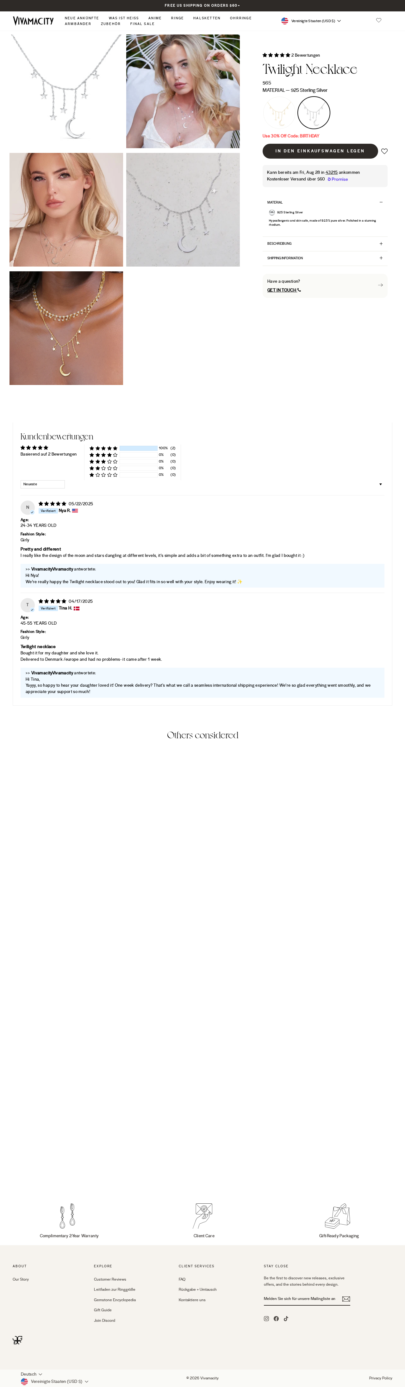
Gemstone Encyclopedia (115, 1300)
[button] (379, 21)
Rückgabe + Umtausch (198, 1289)
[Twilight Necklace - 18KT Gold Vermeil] (17, 1175)
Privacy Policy (380, 1378)
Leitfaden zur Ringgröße (114, 1289)
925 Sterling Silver (314, 113)
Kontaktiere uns (192, 1300)
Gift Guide (103, 1310)
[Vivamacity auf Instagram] (266, 1318)
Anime (155, 18)
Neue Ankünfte (82, 18)
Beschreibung (279, 244)
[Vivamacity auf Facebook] (276, 1318)
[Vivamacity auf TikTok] (286, 1318)
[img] (53, 504)
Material (295, 90)
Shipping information (285, 258)
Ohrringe (241, 18)
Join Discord (104, 1320)
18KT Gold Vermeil (279, 113)
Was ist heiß (124, 18)
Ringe (177, 18)
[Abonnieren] (346, 1299)
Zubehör (111, 24)
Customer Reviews (110, 1279)
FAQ (182, 1279)
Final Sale (142, 24)
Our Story (21, 1279)
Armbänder (78, 24)
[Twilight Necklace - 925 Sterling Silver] (25, 1175)
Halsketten (207, 18)
